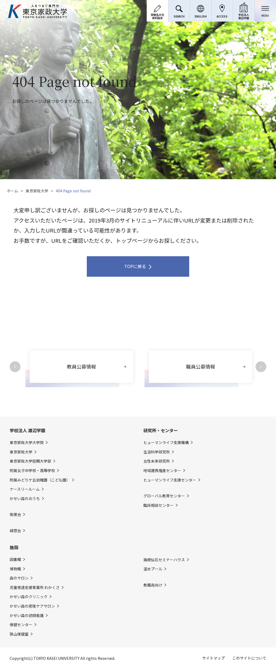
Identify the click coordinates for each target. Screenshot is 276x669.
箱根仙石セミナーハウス (164, 559)
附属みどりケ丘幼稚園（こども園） (40, 480)
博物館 (15, 568)
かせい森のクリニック (28, 596)
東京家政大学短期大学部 (30, 461)
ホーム (12, 190)
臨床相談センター (158, 505)
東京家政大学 (37, 190)
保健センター (21, 624)
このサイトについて (249, 658)
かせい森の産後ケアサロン (32, 606)
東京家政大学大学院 (27, 442)
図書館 (15, 559)
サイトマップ (213, 658)
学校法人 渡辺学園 (27, 430)
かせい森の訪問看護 (27, 615)
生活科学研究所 (156, 452)
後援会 (15, 514)
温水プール (152, 568)
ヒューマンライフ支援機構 (166, 442)
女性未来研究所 (156, 461)
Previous (15, 366)
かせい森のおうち (25, 498)
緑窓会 (15, 530)
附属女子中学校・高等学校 (32, 470)
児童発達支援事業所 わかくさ (35, 587)
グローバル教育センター (164, 495)
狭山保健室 (19, 634)
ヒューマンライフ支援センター (169, 480)
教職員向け (152, 585)
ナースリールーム (25, 489)
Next (261, 366)
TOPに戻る (135, 266)
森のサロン (19, 578)
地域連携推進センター (162, 470)
